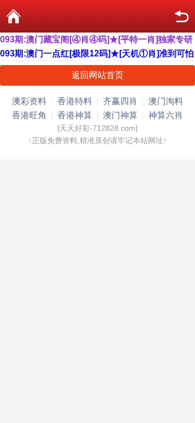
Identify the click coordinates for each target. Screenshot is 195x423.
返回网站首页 (97, 75)
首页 (13, 16)
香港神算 (74, 115)
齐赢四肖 (120, 101)
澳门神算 (120, 115)
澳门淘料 (165, 101)
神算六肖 (165, 115)
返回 (181, 16)
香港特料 (74, 101)
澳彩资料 (29, 101)
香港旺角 (29, 115)
